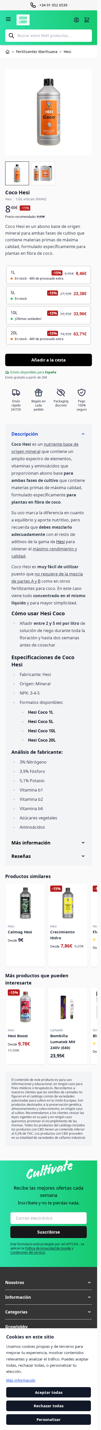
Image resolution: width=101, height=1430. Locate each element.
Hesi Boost (18, 1035)
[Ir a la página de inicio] (43, 19)
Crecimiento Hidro (62, 934)
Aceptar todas (48, 1392)
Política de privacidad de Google (48, 1248)
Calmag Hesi (20, 931)
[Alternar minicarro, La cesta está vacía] (87, 20)
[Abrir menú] (8, 19)
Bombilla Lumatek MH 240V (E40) (62, 1041)
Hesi (60, 541)
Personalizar (49, 1419)
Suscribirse (48, 1232)
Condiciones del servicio (27, 1252)
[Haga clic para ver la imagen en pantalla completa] (48, 112)
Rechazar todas (48, 1406)
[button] (48, 1282)
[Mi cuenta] (76, 20)
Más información (20, 1380)
